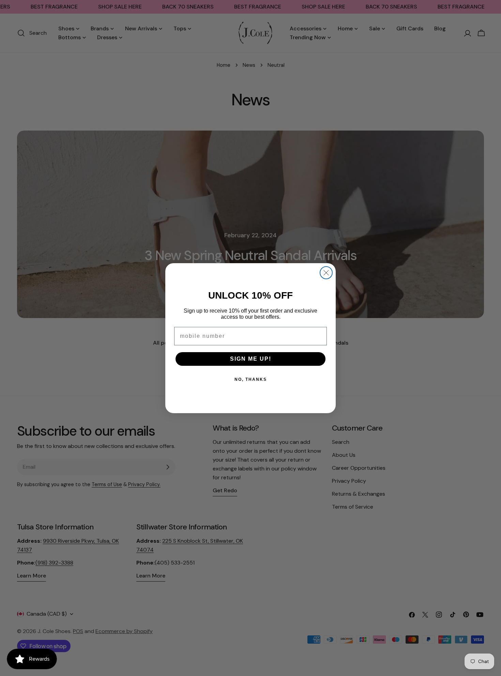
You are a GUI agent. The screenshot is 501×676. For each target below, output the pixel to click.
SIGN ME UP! (250, 359)
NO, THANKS (250, 379)
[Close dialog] (326, 273)
